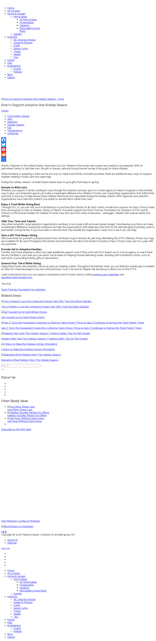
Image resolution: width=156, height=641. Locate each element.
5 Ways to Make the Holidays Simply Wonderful (28, 349)
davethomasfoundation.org (16, 277)
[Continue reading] (21, 406)
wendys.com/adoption (106, 274)
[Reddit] (78, 154)
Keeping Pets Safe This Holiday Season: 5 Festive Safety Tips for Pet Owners (44, 338)
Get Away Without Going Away (24, 421)
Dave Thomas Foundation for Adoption (23, 289)
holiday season (15, 124)
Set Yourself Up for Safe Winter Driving (22, 317)
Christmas (13, 133)
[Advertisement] (78, 88)
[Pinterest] (78, 149)
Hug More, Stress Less (19, 409)
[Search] (2, 369)
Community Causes (18, 116)
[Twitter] (78, 144)
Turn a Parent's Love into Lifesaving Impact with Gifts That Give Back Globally (45, 306)
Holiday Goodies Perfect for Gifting (27, 415)
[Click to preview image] (32, 99)
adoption (12, 121)
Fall (9, 127)
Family (5, 110)
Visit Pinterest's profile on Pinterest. (20, 521)
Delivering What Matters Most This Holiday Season (29, 360)
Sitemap (12, 542)
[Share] (78, 159)
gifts (9, 119)
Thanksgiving (14, 130)
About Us (12, 540)
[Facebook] (78, 139)
